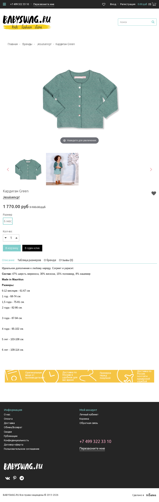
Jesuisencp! (44, 44)
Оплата (8, 418)
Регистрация (127, 4)
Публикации (10, 436)
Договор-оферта (13, 444)
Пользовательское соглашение (21, 449)
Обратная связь (89, 423)
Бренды (27, 44)
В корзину (11, 248)
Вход (113, 4)
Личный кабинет (89, 414)
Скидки (8, 432)
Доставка (9, 423)
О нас (7, 414)
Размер (7, 214)
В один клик (32, 248)
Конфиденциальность (16, 440)
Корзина (84, 418)
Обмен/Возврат (13, 427)
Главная (13, 44)
